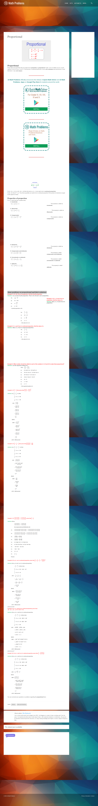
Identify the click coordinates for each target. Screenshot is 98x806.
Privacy (83, 795)
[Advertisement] (49, 804)
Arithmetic (77, 3)
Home (66, 3)
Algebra (13, 704)
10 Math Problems (11, 795)
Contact (92, 795)
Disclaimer (88, 795)
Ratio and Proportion (21, 704)
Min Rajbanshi (27, 713)
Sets (71, 3)
